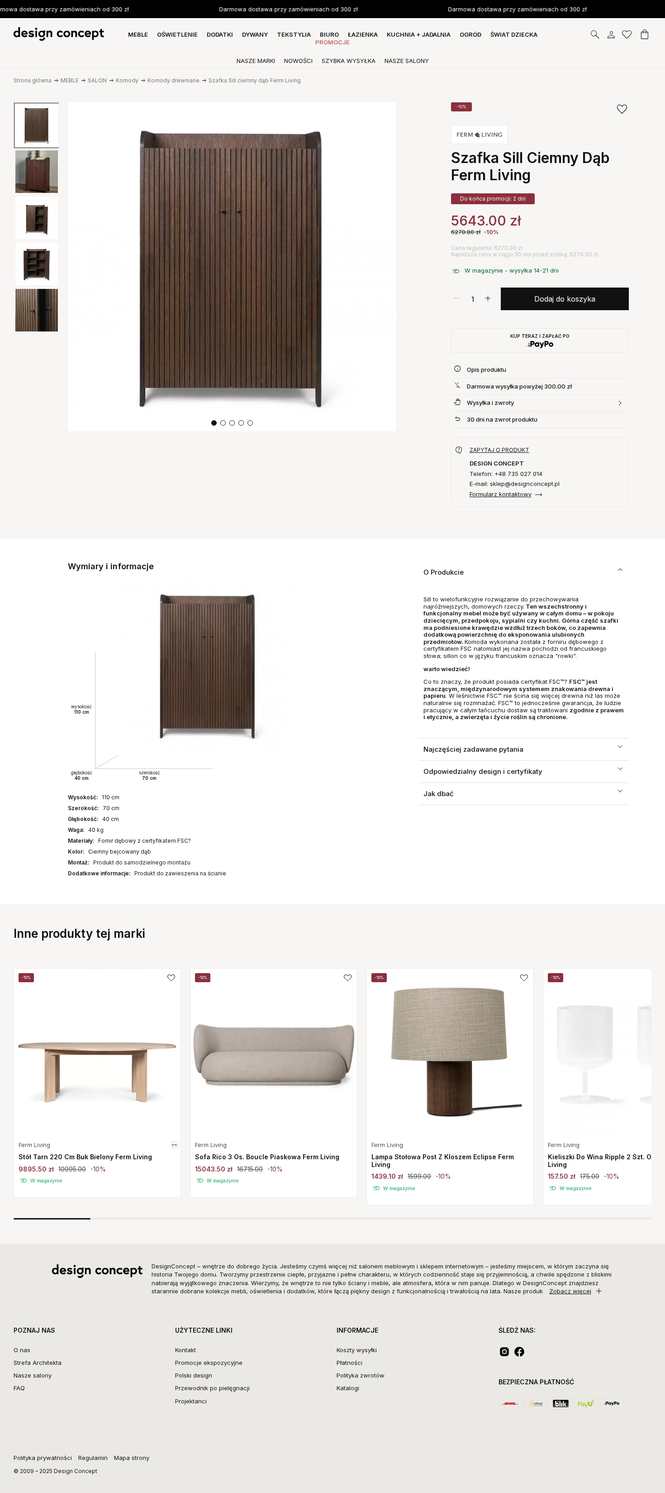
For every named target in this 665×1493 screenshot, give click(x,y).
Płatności (349, 1362)
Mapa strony (131, 1457)
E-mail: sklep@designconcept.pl (515, 483)
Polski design (193, 1375)
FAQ (19, 1388)
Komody (127, 80)
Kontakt (185, 1350)
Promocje (332, 42)
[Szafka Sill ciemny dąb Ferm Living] (232, 266)
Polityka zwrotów (361, 1375)
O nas (22, 1350)
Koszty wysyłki (357, 1350)
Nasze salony (33, 1375)
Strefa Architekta (38, 1362)
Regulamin (93, 1457)
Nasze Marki (256, 60)
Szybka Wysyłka (348, 60)
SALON (97, 80)
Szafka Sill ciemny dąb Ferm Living (255, 80)
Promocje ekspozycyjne (208, 1362)
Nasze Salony (407, 60)
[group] (97, 1083)
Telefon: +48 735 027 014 (506, 473)
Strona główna (33, 80)
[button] (214, 423)
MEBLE (70, 80)
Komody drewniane (173, 80)
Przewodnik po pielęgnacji (212, 1388)
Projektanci (191, 1401)
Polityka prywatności (43, 1457)
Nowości (298, 60)
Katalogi (348, 1388)
